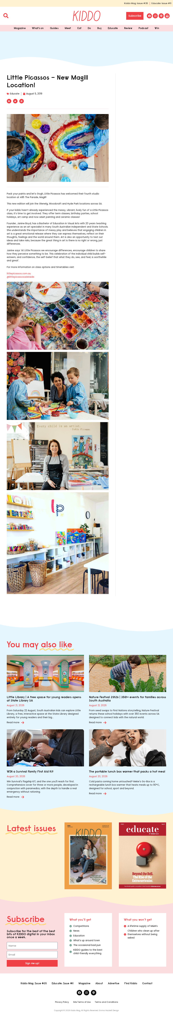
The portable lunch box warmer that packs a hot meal (127, 771)
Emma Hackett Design (109, 1010)
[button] (9, 101)
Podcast (143, 28)
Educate (113, 28)
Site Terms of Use (82, 1002)
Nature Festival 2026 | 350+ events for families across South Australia (127, 698)
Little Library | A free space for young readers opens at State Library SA (44, 698)
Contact (147, 983)
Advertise (113, 983)
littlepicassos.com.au (19, 273)
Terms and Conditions (106, 1002)
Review (128, 28)
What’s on (38, 28)
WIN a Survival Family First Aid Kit (30, 771)
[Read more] (22, 722)
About (99, 983)
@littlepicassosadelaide (20, 277)
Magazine (20, 28)
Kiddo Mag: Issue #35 (136, 3)
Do (89, 28)
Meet (68, 28)
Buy (99, 28)
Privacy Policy (62, 1002)
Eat (79, 28)
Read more (13, 722)
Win (157, 28)
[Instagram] (155, 15)
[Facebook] (149, 15)
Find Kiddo (130, 983)
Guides (54, 28)
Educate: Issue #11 (161, 3)
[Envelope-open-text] (167, 15)
